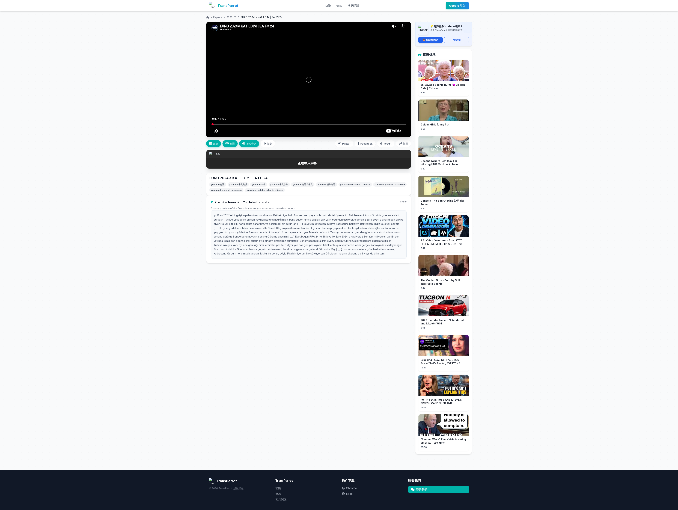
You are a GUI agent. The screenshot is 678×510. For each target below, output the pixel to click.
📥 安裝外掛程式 (430, 39)
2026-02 (232, 17)
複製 (405, 143)
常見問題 (353, 5)
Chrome (351, 488)
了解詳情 (456, 40)
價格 (339, 5)
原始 (215, 143)
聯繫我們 (421, 489)
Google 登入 (457, 5)
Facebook (366, 143)
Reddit (387, 143)
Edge (349, 494)
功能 (328, 5)
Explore (217, 17)
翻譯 (232, 143)
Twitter (346, 143)
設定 (269, 143)
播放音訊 (251, 143)
